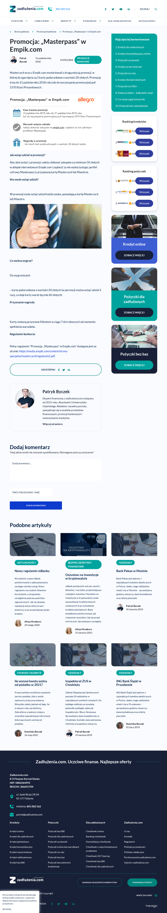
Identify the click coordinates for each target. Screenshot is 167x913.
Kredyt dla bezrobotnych (132, 79)
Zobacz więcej (134, 255)
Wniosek (144, 131)
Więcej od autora (52, 423)
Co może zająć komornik (131, 99)
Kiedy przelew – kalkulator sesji (135, 92)
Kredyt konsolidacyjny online (134, 53)
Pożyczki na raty (127, 73)
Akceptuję (6, 909)
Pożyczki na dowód (128, 60)
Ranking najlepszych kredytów (99, 882)
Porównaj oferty (142, 882)
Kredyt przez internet (130, 66)
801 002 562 (63, 8)
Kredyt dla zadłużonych (131, 47)
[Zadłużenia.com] (26, 8)
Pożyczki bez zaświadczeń (133, 105)
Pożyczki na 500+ (127, 86)
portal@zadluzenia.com (29, 814)
